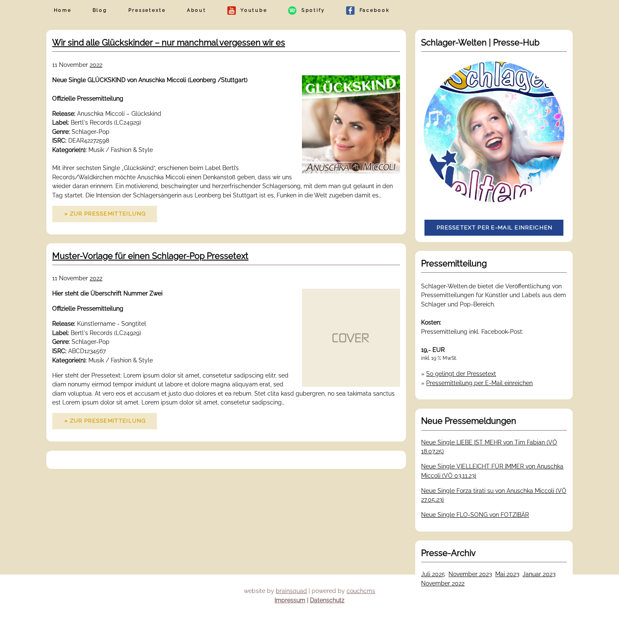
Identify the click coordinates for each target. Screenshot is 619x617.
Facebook (372, 10)
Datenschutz (327, 600)
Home (63, 10)
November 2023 (470, 573)
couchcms (361, 590)
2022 (96, 64)
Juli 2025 (433, 573)
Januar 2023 (539, 573)
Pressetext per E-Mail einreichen (494, 227)
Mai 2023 (507, 573)
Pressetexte (147, 10)
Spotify (310, 10)
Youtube (251, 10)
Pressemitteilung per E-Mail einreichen (479, 382)
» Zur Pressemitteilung (105, 213)
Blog (100, 10)
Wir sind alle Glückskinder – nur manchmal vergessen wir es (168, 42)
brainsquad (291, 590)
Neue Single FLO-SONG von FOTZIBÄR (475, 514)
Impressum (290, 600)
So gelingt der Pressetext (461, 373)
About (196, 10)
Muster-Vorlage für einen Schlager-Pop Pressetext (150, 256)
